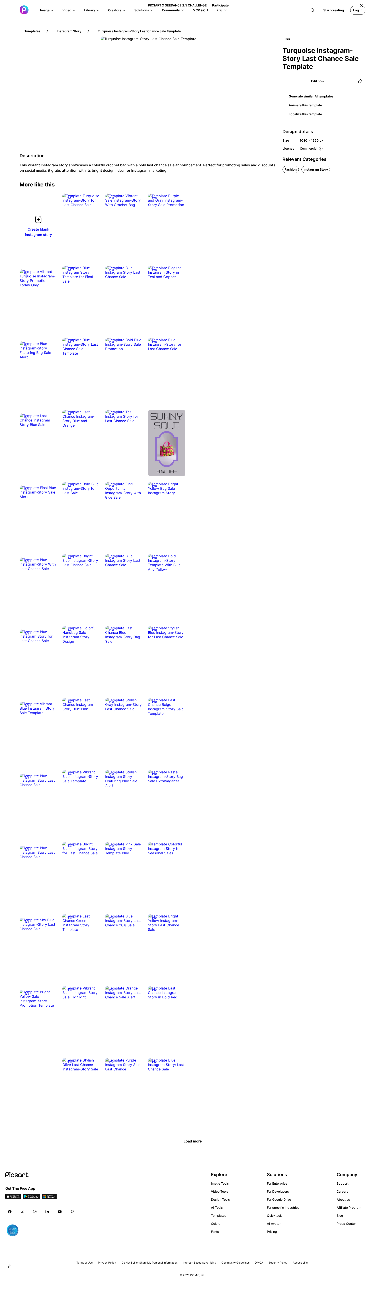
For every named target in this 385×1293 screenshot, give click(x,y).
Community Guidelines (235, 1262)
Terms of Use (84, 1262)
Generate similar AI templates (311, 96)
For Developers (278, 1191)
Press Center (346, 1223)
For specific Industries (283, 1207)
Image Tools (220, 1183)
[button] (47, 10)
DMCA (259, 1262)
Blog (340, 1215)
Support (342, 1183)
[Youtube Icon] (59, 1211)
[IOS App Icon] (13, 1198)
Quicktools (275, 1215)
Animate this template (305, 105)
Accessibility (301, 1262)
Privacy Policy (107, 1262)
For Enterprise (277, 1183)
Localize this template (305, 114)
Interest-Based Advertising (199, 1262)
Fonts (215, 1231)
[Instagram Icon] (34, 1211)
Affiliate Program (349, 1207)
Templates (218, 1215)
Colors (215, 1223)
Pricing (272, 1231)
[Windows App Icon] (49, 1198)
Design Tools (220, 1199)
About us (343, 1199)
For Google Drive (279, 1199)
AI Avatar (274, 1223)
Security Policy (277, 1262)
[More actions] (93, 200)
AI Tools (217, 1207)
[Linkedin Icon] (47, 1211)
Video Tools (219, 1191)
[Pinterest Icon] (72, 1211)
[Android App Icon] (31, 1198)
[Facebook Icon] (9, 1211)
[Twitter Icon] (22, 1211)
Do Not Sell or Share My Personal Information (149, 1262)
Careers (342, 1191)
